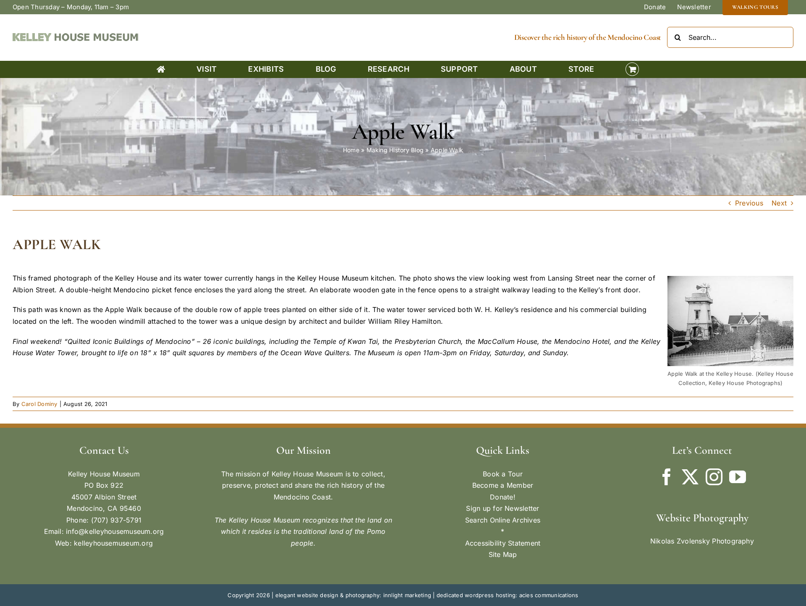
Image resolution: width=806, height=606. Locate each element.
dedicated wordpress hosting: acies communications (507, 595)
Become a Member (503, 485)
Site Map (503, 554)
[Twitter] (690, 476)
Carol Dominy (39, 404)
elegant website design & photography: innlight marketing (353, 595)
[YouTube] (737, 476)
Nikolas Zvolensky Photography (702, 541)
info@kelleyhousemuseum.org (115, 531)
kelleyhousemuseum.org (113, 543)
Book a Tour (503, 474)
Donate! (503, 497)
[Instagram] (714, 476)
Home (351, 149)
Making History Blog (395, 149)
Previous (749, 203)
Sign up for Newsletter (502, 508)
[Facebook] (666, 476)
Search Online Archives (502, 520)
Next (779, 203)
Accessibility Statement (503, 543)
